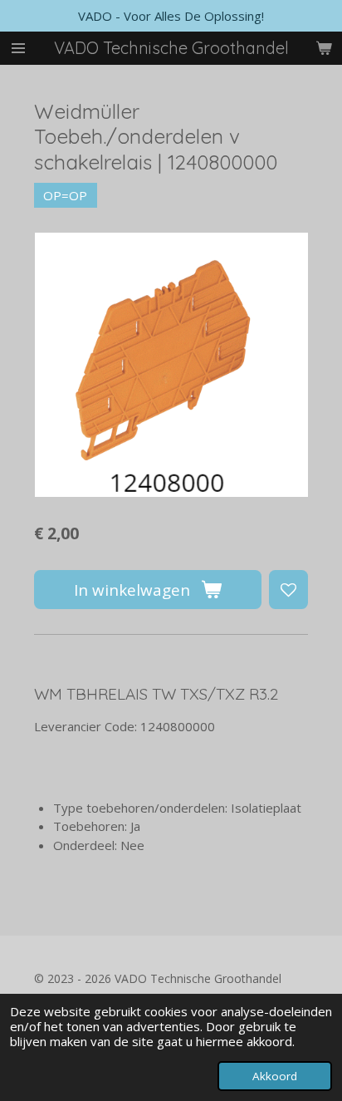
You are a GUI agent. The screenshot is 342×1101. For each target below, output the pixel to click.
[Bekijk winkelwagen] (323, 48)
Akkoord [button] (274, 1076)
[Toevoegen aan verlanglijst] (288, 589)
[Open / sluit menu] (18, 48)
